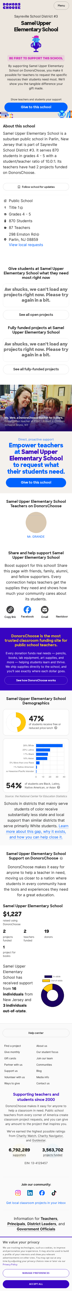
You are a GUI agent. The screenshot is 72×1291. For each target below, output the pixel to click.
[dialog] (36, 1264)
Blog (39, 1070)
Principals (16, 1224)
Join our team (44, 1058)
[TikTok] (54, 1193)
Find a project (12, 1045)
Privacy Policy (10, 1264)
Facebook (27, 616)
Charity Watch (26, 1136)
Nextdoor (62, 616)
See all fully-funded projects (36, 369)
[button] (10, 612)
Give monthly (12, 1052)
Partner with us (13, 1064)
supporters (19, 1151)
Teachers (49, 1218)
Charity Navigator (50, 1136)
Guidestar (38, 1140)
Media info (42, 1077)
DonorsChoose (11, 6)
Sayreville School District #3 (36, 16)
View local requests (26, 245)
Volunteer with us (14, 1077)
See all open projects (36, 314)
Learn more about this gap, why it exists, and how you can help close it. (37, 831)
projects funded (52, 1151)
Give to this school (36, 107)
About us (41, 1045)
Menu (61, 5)
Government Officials (36, 1229)
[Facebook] (42, 1193)
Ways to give (12, 1083)
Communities (44, 1064)
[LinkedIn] (30, 1193)
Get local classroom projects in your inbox (36, 1203)
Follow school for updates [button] (38, 187)
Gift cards (10, 1058)
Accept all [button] (36, 1284)
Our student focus (47, 1052)
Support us (11, 1070)
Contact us (42, 1083)
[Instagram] (18, 1193)
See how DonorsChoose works (36, 680)
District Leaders (41, 1224)
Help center (36, 1033)
